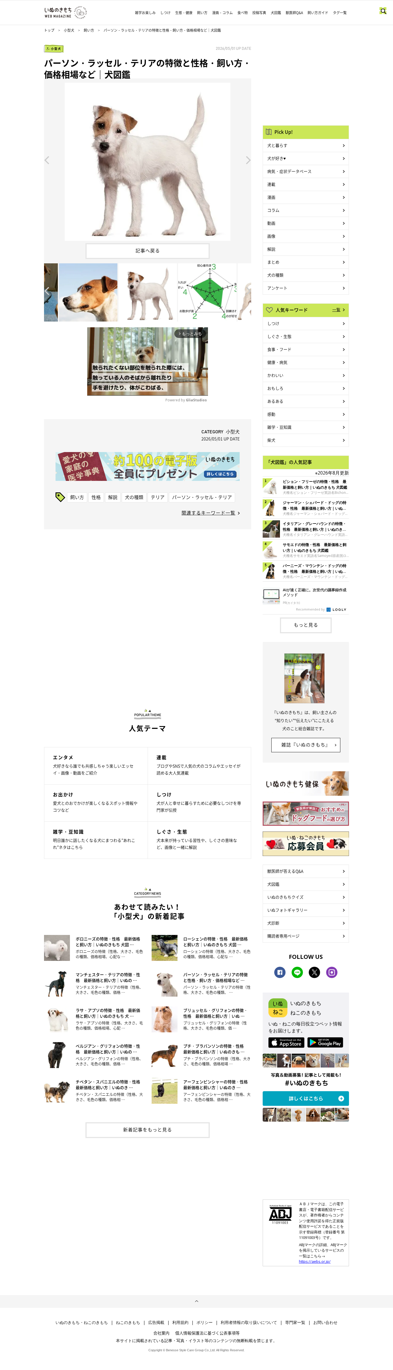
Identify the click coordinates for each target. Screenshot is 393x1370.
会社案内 (161, 1333)
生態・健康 (183, 12)
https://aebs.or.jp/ (315, 1261)
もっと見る (306, 624)
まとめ (273, 262)
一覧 (336, 309)
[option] (147, 159)
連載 (271, 184)
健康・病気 (277, 362)
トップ (49, 30)
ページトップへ (196, 1301)
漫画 (271, 197)
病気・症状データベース (289, 171)
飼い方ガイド (318, 12)
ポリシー (205, 1322)
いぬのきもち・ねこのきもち (82, 1322)
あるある (275, 401)
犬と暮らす (277, 145)
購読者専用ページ (283, 936)
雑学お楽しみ (145, 12)
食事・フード (279, 349)
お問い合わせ (325, 1322)
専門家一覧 (295, 1322)
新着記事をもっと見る (147, 1129)
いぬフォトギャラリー (287, 910)
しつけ (165, 12)
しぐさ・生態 (279, 336)
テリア (158, 497)
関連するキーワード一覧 (208, 512)
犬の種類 (134, 497)
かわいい (275, 375)
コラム (273, 210)
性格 (96, 497)
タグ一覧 (340, 12)
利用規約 (180, 1322)
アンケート (277, 288)
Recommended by (311, 609)
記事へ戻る (148, 250)
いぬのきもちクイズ (285, 897)
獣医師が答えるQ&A (285, 871)
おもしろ (275, 388)
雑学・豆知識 (279, 427)
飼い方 (202, 12)
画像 (271, 236)
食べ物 (242, 12)
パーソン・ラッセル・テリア (202, 497)
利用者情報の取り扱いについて (249, 1322)
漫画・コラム (222, 12)
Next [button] (248, 159)
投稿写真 (259, 12)
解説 (112, 497)
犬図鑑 (276, 12)
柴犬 (271, 440)
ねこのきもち (128, 1322)
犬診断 (273, 923)
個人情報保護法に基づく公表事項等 (207, 1333)
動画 (271, 223)
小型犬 (69, 30)
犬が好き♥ (276, 158)
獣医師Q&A (294, 12)
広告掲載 (156, 1322)
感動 (271, 414)
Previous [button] (46, 159)
